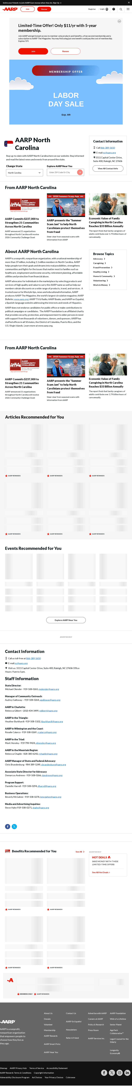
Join (33, 51)
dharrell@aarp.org (47, 786)
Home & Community (103, 276)
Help (113, 9)
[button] (120, 9)
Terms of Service (36, 1068)
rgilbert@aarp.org (48, 710)
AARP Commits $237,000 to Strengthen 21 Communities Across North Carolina (22, 222)
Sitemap (3, 1068)
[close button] (119, 21)
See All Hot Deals (100, 872)
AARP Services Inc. (96, 1038)
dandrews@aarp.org (52, 775)
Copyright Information (44, 1072)
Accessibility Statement (57, 1068)
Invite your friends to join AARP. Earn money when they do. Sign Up (31, 3)
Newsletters (71, 1029)
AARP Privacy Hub (18, 1068)
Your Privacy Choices (54, 1077)
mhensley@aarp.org (46, 743)
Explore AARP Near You (59, 166)
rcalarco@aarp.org (47, 732)
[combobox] (65, 172)
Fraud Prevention (101, 267)
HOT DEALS (99, 857)
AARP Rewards (50, 1036)
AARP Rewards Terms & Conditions (15, 1072)
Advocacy (98, 258)
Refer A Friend (72, 1038)
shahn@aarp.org (40, 807)
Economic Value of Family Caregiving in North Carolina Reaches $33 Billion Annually (106, 222)
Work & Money (100, 285)
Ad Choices (37, 1077)
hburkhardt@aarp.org (52, 721)
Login (102, 9)
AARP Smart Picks (52, 1044)
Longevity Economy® (115, 1051)
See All (79, 851)
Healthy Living (100, 272)
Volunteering (99, 280)
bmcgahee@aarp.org (50, 796)
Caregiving (98, 263)
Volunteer (48, 1024)
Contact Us (71, 1013)
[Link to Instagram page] (120, 1073)
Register (92, 9)
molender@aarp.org (49, 689)
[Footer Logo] (14, 1022)
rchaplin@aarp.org (48, 753)
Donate (47, 1019)
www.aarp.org (21, 299)
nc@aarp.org (109, 152)
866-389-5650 (107, 147)
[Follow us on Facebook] (7, 826)
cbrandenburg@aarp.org (53, 764)
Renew (65, 51)
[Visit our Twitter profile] (14, 826)
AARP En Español (73, 1021)
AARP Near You (51, 1052)
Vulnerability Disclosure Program (14, 1077)
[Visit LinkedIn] (127, 1073)
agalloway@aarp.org (50, 699)
